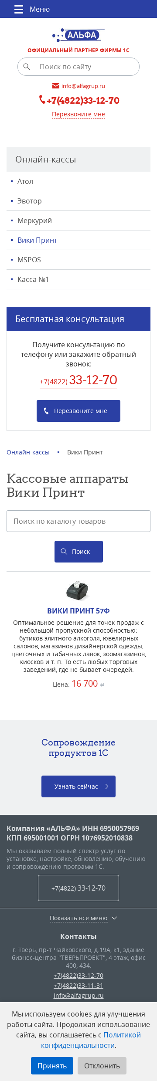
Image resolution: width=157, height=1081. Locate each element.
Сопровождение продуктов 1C (78, 747)
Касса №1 (33, 279)
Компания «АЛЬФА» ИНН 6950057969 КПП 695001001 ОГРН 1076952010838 (73, 833)
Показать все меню (79, 918)
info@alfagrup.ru (79, 995)
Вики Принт (37, 240)
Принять (52, 1066)
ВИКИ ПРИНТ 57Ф (78, 611)
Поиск (81, 551)
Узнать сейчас (76, 786)
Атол (25, 181)
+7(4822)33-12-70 (78, 975)
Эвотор (29, 201)
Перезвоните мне (78, 114)
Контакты (78, 936)
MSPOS (29, 259)
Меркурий (34, 220)
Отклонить (102, 1066)
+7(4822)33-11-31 (78, 985)
